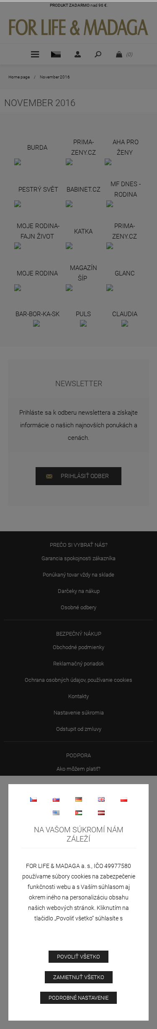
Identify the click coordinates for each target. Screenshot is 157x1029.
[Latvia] (101, 812)
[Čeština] (33, 799)
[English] (101, 799)
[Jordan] (78, 812)
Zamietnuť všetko (78, 977)
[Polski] (124, 799)
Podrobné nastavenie (78, 998)
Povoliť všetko (78, 957)
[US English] (56, 812)
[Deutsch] (78, 799)
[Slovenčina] (56, 799)
